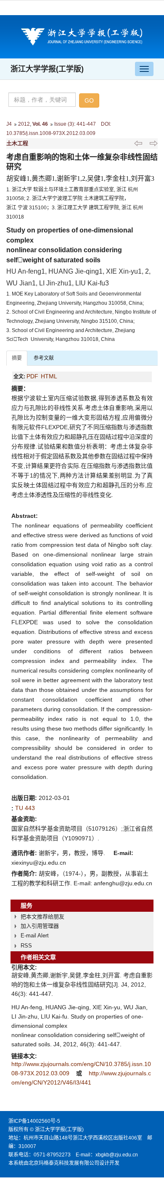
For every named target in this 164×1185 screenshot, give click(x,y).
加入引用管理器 (40, 926)
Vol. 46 (40, 124)
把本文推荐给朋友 (42, 916)
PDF (32, 376)
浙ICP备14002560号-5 (34, 1121)
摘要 (17, 358)
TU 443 (25, 808)
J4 (9, 124)
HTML (49, 376)
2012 (24, 124)
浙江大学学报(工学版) (47, 69)
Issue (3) (64, 124)
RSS (26, 945)
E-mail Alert (35, 935)
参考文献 (44, 358)
